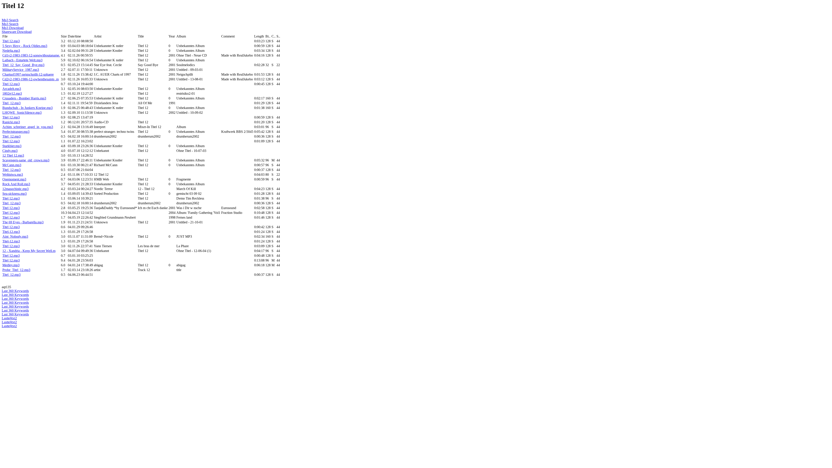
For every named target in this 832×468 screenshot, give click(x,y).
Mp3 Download (13, 28)
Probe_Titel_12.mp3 (16, 270)
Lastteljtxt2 (9, 318)
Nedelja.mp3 (11, 50)
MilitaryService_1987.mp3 (20, 70)
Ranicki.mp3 (11, 122)
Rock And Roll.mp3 (16, 184)
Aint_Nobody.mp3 (15, 236)
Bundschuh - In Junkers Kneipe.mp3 (27, 108)
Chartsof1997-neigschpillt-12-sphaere (28, 74)
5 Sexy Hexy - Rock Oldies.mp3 (24, 46)
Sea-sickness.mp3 (14, 193)
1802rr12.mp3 (12, 93)
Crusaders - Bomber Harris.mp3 (24, 98)
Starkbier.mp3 (11, 146)
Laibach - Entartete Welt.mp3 (22, 60)
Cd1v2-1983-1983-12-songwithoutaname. (31, 55)
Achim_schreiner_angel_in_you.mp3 (27, 127)
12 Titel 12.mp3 (13, 155)
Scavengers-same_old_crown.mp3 (25, 160)
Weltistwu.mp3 (12, 174)
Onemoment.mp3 (14, 179)
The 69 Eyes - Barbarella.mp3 (23, 222)
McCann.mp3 (11, 165)
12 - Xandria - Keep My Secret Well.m (28, 251)
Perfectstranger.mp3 (15, 131)
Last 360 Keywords (15, 291)
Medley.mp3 (11, 265)
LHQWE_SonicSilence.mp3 (22, 112)
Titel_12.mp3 (11, 103)
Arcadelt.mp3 (11, 89)
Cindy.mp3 (10, 151)
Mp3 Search (10, 20)
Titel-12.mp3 (11, 232)
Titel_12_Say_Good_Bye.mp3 (23, 65)
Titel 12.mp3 (11, 41)
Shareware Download (17, 32)
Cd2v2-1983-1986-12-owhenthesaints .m (30, 79)
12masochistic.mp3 (15, 189)
